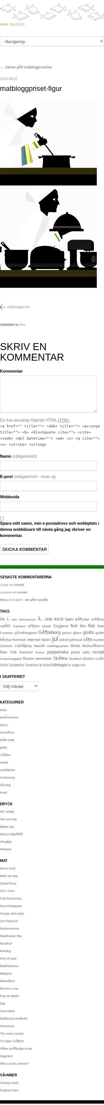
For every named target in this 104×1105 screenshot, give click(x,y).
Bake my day (9, 876)
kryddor (98, 639)
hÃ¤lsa (5, 640)
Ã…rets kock (51, 618)
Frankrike (6, 633)
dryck (4, 725)
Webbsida (9, 496)
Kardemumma (9, 928)
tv (69, 665)
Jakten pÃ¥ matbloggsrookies (28, 67)
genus (67, 633)
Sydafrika (16, 665)
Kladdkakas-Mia (11, 936)
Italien (46, 639)
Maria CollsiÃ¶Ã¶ (11, 834)
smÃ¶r (99, 658)
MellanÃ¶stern (93, 646)
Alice (22, 324)
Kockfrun (6, 943)
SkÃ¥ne (60, 658)
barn (69, 619)
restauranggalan (11, 658)
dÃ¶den (34, 626)
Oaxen (39, 652)
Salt (2, 1003)
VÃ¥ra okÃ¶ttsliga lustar (16, 1048)
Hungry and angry (12, 913)
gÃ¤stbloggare (26, 633)
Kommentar (11, 371)
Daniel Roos (8, 883)
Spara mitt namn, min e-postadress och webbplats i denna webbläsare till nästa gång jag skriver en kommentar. (49, 529)
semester (43, 658)
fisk (91, 625)
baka (3, 710)
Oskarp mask (9, 1082)
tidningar (59, 664)
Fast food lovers (11, 898)
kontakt (19, 584)
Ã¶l (2, 619)
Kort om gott (8, 958)
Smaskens (7, 1026)
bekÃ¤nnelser (9, 717)
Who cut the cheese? (14, 1063)
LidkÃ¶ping (23, 646)
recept (98, 652)
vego (76, 665)
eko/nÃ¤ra (7, 732)
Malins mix (7, 826)
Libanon (6, 646)
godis (88, 632)
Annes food (7, 868)
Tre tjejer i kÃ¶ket (12, 1041)
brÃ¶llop (98, 619)
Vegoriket (6, 1056)
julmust (76, 639)
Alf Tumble (7, 811)
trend (3, 792)
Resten (28, 658)
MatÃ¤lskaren (9, 966)
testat (47, 665)
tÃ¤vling (5, 785)
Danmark (19, 626)
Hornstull (19, 639)
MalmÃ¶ (39, 646)
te (40, 665)
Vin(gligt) (6, 841)
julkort (64, 640)
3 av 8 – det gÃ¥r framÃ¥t (30, 599)
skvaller (88, 659)
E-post (28, 476)
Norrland (26, 652)
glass (77, 633)
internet (33, 639)
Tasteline (32, 665)
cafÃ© (5, 626)
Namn (18, 456)
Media (75, 646)
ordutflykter (7, 770)
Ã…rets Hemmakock (21, 619)
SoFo (4, 665)
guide (99, 633)
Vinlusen (5, 849)
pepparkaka (58, 652)
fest (73, 625)
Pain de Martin (9, 996)
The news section (12, 1033)
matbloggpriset (18, 307)
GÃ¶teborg (49, 632)
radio (86, 652)
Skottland (75, 658)
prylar (75, 652)
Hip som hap (8, 819)
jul (55, 638)
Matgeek (6, 973)
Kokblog (5, 951)
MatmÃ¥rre (7, 981)
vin (82, 665)
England (61, 626)
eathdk (46, 626)
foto (100, 626)
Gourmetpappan (11, 906)
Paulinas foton (9, 1090)
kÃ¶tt (87, 639)
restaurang (7, 777)
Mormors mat (9, 988)
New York (8, 652)
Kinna (3, 599)
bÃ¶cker (82, 619)
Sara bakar (7, 1011)
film (83, 626)
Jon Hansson (9, 921)
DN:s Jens (7, 891)
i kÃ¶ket (5, 755)
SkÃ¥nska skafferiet (13, 1018)
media (4, 762)
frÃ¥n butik (7, 740)
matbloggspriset (57, 646)
